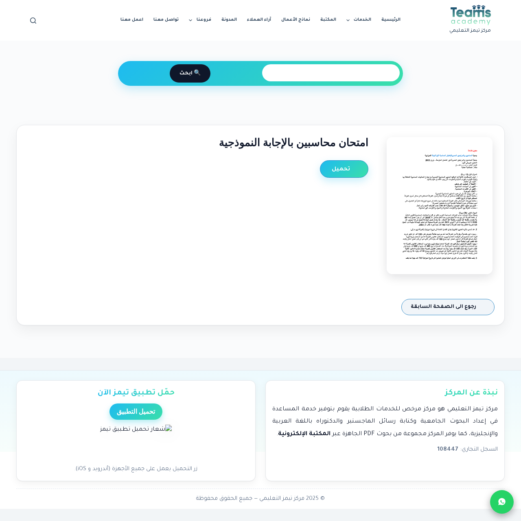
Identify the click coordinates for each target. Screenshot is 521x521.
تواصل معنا (166, 19)
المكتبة (328, 19)
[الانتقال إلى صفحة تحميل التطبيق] (136, 442)
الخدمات (362, 19)
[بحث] (33, 20)
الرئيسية (391, 19)
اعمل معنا (131, 19)
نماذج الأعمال (295, 19)
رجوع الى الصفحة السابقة (444, 307)
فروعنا (204, 19)
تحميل (342, 169)
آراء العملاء (259, 19)
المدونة (229, 19)
